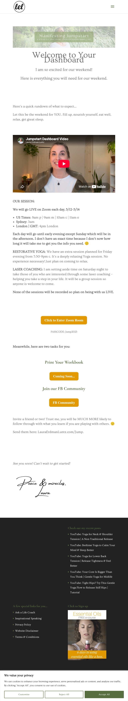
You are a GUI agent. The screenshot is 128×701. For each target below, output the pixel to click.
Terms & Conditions (27, 636)
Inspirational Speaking (28, 618)
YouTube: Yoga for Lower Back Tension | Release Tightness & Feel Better (90, 561)
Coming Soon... (64, 376)
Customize (24, 694)
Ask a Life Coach (25, 612)
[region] (64, 685)
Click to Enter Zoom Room (63, 320)
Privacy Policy (23, 624)
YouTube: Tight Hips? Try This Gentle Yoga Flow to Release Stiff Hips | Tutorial (92, 587)
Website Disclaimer (26, 630)
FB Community (64, 402)
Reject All (64, 694)
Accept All (104, 694)
